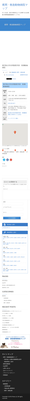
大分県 (18, 269)
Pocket (14, 79)
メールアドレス (7, 207)
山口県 (18, 261)
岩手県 (11, 237)
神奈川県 (8, 243)
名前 (4, 202)
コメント (5, 189)
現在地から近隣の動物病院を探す (8, 285)
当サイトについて (7, 370)
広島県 (15, 261)
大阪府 (4, 257)
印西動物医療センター (6, 331)
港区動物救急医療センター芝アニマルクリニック (11, 311)
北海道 (4, 237)
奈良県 (18, 257)
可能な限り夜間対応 (8, 300)
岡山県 (11, 261)
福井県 (18, 248)
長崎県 (11, 269)
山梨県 (7, 244)
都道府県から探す (5, 287)
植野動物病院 (4, 329)
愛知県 (4, 252)
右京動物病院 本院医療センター (8, 325)
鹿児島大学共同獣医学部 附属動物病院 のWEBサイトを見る (17, 113)
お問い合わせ (6, 368)
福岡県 (4, 269)
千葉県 (16, 243)
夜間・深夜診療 (21, 72)
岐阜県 (8, 252)
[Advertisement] (15, 46)
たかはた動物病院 (5, 322)
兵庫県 (8, 257)
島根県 (8, 261)
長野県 (8, 248)
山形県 (22, 237)
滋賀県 (15, 257)
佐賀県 (8, 269)
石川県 (15, 248)
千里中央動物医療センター (7, 320)
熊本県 (15, 269)
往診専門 (4, 282)
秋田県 (18, 237)
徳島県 (4, 265)
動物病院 (14, 72)
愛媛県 (11, 265)
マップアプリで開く (13, 118)
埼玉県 (12, 243)
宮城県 (15, 237)
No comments (10, 75)
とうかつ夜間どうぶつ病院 (7, 313)
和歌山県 (22, 257)
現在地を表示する (6, 227)
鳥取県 (4, 261)
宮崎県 (22, 269)
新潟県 (4, 248)
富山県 (11, 248)
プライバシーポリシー (9, 373)
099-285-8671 (11, 103)
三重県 (15, 252)
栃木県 (23, 243)
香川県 (8, 265)
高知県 (15, 265)
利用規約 (5, 375)
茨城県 (19, 243)
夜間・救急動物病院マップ (10, 357)
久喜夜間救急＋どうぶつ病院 (8, 318)
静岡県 (11, 252)
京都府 (11, 257)
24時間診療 (6, 298)
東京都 (4, 243)
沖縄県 (7, 270)
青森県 (8, 237)
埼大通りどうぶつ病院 (6, 315)
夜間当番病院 (4, 280)
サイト (5, 212)
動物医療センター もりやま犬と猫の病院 (10, 327)
